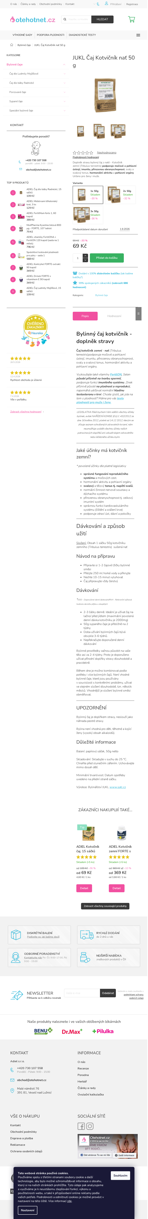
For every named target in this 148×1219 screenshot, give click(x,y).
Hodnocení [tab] (114, 316)
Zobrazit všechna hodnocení (25, 411)
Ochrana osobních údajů (26, 1151)
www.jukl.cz (118, 787)
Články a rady (28, 4)
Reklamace (17, 1145)
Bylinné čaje (15, 65)
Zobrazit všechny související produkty (105, 906)
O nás (13, 4)
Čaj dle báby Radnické (21, 83)
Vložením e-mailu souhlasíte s (130, 994)
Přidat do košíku (106, 258)
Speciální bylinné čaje (21, 110)
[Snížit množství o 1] (85, 260)
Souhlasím (120, 1176)
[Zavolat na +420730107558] (101, 4)
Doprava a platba (21, 1138)
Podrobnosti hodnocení (86, 157)
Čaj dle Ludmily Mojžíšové (23, 73)
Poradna (83, 1075)
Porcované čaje (17, 92)
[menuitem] (22, 35)
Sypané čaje (16, 101)
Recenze (83, 1069)
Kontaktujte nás (33, 957)
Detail (84, 888)
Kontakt (70, 4)
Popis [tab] (85, 316)
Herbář (82, 1082)
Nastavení (27, 1210)
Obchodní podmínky (50, 4)
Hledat (102, 19)
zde (69, 1201)
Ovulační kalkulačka (91, 1095)
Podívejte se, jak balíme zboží (43, 937)
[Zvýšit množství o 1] (85, 256)
